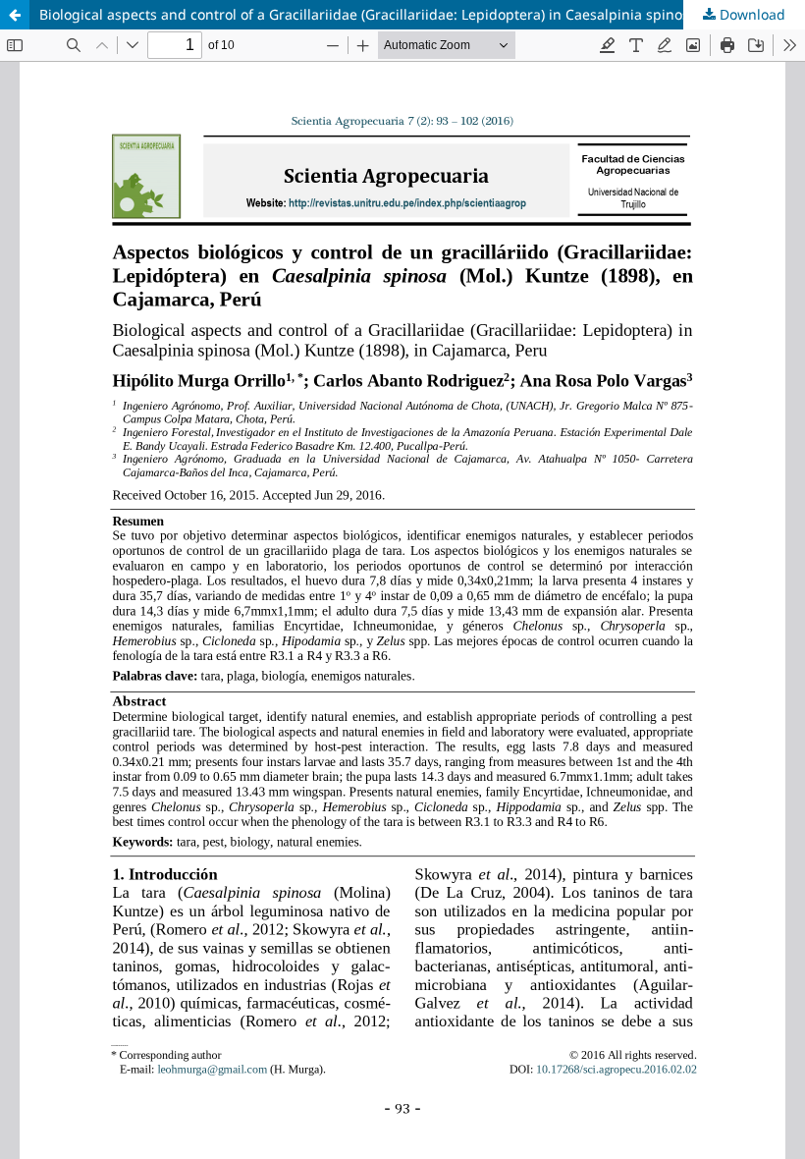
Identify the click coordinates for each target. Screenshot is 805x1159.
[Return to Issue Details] (14, 14)
